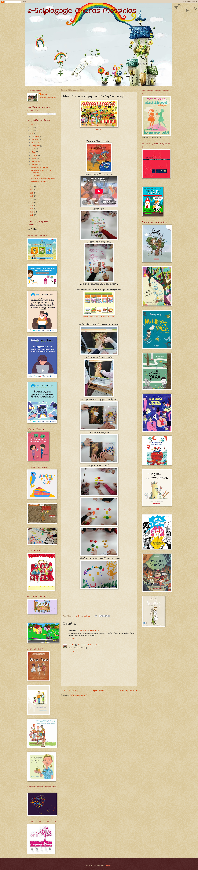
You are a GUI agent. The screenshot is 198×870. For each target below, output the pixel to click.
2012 (31, 215)
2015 (31, 205)
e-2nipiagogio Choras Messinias (81, 11)
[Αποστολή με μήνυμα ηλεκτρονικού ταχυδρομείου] (100, 616)
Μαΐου (34, 152)
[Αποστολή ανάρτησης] (95, 616)
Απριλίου (35, 155)
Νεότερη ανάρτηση (69, 690)
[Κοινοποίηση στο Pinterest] (108, 616)
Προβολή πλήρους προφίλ (47, 97)
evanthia (71, 645)
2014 (31, 209)
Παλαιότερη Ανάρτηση (127, 690)
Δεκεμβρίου (36, 136)
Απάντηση (72, 638)
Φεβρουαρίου (36, 161)
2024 (31, 130)
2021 (31, 190)
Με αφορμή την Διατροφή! (39, 167)
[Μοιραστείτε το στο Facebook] (106, 616)
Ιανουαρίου (35, 165)
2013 (31, 212)
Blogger (108, 865)
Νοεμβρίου (35, 139)
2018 (31, 199)
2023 (31, 133)
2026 (31, 124)
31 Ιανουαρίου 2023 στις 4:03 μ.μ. (89, 645)
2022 (31, 186)
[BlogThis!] (102, 616)
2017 (31, 202)
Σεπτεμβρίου (36, 146)
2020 (31, 193)
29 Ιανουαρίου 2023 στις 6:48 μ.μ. (88, 630)
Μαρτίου (34, 158)
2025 (31, 127)
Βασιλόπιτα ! (35, 175)
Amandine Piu (99, 129)
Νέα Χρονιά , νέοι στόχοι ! (39, 182)
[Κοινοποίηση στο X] (104, 616)
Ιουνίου (34, 149)
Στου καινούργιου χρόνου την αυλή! (43, 178)
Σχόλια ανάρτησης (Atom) (78, 695)
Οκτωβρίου (35, 142)
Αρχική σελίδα (97, 690)
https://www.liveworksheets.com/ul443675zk (99, 317)
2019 (31, 196)
